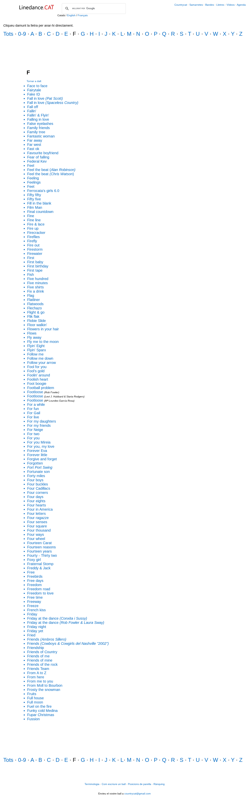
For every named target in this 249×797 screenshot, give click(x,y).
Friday (32, 614)
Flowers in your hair (43, 329)
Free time (35, 597)
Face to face (37, 86)
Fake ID (33, 94)
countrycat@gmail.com (137, 793)
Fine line (34, 220)
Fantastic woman (41, 136)
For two (33, 434)
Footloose (35, 392)
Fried (31, 635)
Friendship (35, 648)
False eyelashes (40, 124)
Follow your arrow (41, 363)
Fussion (33, 719)
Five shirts (35, 287)
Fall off (32, 107)
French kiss (36, 610)
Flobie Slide (36, 321)
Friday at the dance (57, 618)
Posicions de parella (139, 784)
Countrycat (180, 4)
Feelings (34, 182)
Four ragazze (38, 518)
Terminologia (92, 784)
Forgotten (35, 463)
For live (33, 417)
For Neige (35, 430)
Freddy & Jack (38, 568)
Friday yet (35, 631)
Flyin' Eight (36, 346)
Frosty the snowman (43, 690)
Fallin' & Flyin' (38, 115)
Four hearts (36, 505)
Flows (31, 333)
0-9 (22, 34)
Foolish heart (37, 379)
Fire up (32, 228)
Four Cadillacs (38, 488)
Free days (35, 581)
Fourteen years (39, 551)
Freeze (32, 606)
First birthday (37, 266)
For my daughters (41, 421)
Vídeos (231, 4)
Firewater (34, 254)
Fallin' (31, 111)
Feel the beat (50, 174)
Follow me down (40, 358)
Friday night (36, 627)
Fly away (34, 337)
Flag (30, 295)
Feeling (33, 178)
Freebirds (34, 576)
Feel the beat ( (51, 170)
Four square (37, 526)
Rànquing (159, 784)
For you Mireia (38, 442)
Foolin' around (38, 375)
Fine (30, 216)
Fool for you (36, 367)
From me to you (40, 681)
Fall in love (45, 98)
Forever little (37, 455)
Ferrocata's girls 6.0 (43, 191)
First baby (35, 262)
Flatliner (33, 300)
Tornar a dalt (34, 81)
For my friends (39, 425)
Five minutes (37, 283)
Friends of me (38, 656)
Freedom (34, 585)
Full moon (35, 702)
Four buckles (37, 484)
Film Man (34, 207)
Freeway (34, 602)
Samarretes (196, 4)
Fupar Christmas (40, 715)
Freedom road (38, 589)
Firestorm (35, 249)
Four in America (40, 509)
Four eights (36, 501)
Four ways (35, 534)
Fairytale (34, 90)
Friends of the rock (42, 664)
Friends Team (38, 669)
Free (31, 572)
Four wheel (36, 539)
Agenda (241, 4)
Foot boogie (36, 384)
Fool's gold (35, 371)
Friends (46, 639)
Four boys (35, 480)
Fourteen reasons (41, 547)
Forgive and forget (42, 459)
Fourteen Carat (39, 543)
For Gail (33, 413)
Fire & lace (35, 224)
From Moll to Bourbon (44, 685)
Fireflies (33, 237)
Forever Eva (37, 451)
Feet (30, 186)
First (30, 258)
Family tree (36, 132)
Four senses (37, 522)
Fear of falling (38, 157)
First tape (34, 270)
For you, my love (40, 446)
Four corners (37, 493)
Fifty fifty (34, 195)
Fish (30, 275)
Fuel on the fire (39, 706)
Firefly (32, 241)
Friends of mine (39, 660)
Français (83, 15)
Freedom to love (40, 593)
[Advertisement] (124, 53)
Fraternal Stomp (40, 564)
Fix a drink (35, 291)
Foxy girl (34, 560)
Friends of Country (42, 652)
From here (35, 677)
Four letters (36, 514)
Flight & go (35, 312)
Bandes (210, 4)
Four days (35, 497)
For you (33, 438)
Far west (34, 145)
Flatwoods (35, 304)
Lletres (220, 4)
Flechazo (34, 308)
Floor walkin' (37, 325)
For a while (36, 405)
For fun (33, 409)
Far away (34, 140)
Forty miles (36, 476)
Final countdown (40, 212)
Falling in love (38, 119)
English (71, 15)
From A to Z (36, 673)
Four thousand (39, 530)
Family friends (38, 128)
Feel (30, 166)
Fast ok (33, 149)
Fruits (31, 694)
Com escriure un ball (114, 784)
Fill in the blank (39, 203)
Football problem (40, 388)
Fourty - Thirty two (42, 555)
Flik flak (33, 316)
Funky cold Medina (42, 711)
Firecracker (36, 233)
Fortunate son (38, 472)
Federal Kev (37, 161)
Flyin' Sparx (36, 350)
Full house (35, 698)
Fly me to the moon (43, 342)
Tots (8, 34)
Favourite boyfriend (42, 153)
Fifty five (34, 199)
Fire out (33, 245)
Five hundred (37, 279)
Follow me (35, 354)
